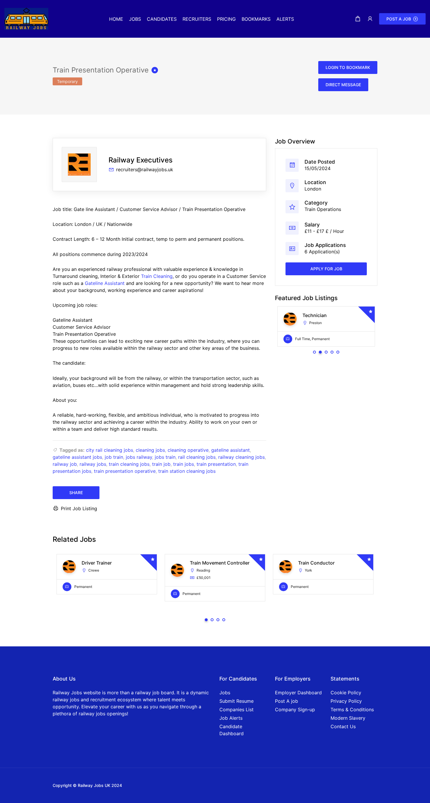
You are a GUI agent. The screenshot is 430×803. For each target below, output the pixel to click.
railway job (65, 464)
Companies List (236, 709)
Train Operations (323, 209)
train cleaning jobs (129, 464)
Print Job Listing (79, 508)
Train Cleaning (157, 276)
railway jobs (93, 464)
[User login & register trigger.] (370, 18)
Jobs (224, 692)
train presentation (216, 464)
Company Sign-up (295, 709)
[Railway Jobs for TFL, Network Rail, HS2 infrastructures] (26, 18)
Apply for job (326, 268)
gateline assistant (230, 450)
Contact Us (343, 726)
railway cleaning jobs (241, 457)
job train (114, 457)
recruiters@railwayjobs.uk (144, 169)
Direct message (343, 84)
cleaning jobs (150, 450)
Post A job (286, 701)
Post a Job (398, 18)
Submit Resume (236, 701)
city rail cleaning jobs (109, 450)
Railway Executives (141, 160)
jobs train (165, 457)
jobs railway (139, 457)
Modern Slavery (348, 718)
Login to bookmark (348, 67)
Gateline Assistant (105, 283)
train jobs (183, 464)
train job (161, 464)
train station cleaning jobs (187, 471)
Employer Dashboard (298, 692)
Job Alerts (230, 718)
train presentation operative (125, 471)
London (313, 189)
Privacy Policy (346, 701)
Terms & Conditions (352, 709)
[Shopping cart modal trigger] (358, 18)
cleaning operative (188, 450)
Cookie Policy (346, 692)
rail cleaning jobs (197, 457)
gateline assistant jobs (77, 457)
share (76, 492)
